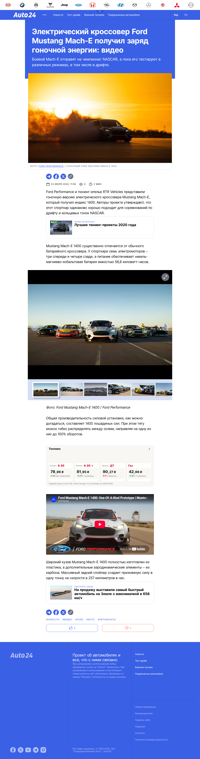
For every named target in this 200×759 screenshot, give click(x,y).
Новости (58, 14)
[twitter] (63, 176)
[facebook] (56, 176)
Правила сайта (142, 720)
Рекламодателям (144, 713)
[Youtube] (28, 750)
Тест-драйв (73, 14)
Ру (186, 14)
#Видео (67, 619)
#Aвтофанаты (107, 619)
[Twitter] (20, 750)
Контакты (140, 733)
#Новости (52, 619)
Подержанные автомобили (124, 14)
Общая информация (145, 707)
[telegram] (49, 176)
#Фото (90, 619)
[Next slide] (165, 327)
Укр (176, 14)
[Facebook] (13, 750)
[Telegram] (36, 750)
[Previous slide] (35, 327)
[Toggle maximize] (165, 277)
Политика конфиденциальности (151, 739)
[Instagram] (43, 750)
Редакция (140, 726)
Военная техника (94, 14)
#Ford (79, 619)
